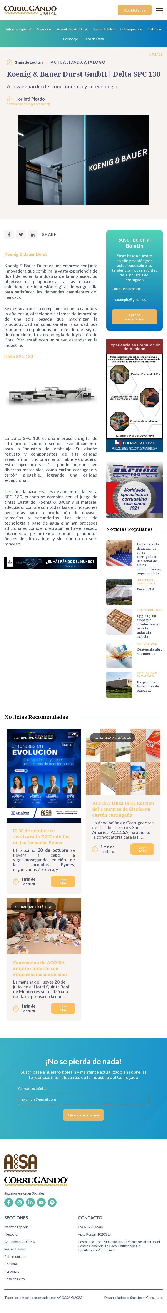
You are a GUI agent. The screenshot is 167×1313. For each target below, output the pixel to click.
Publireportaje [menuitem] (131, 29)
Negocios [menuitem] (44, 29)
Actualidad (65, 62)
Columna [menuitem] (154, 29)
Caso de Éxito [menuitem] (94, 39)
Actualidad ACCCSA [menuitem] (72, 29)
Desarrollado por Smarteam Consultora (133, 1297)
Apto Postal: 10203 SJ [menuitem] (94, 1234)
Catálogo (93, 62)
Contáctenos (134, 10)
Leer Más (63, 881)
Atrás (157, 54)
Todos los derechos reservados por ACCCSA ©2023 (43, 1297)
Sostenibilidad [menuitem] (104, 29)
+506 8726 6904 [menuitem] (90, 1227)
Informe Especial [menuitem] (18, 29)
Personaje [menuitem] (70, 39)
